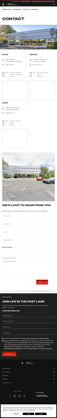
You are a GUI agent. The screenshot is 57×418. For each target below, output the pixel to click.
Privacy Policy (35, 290)
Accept (40, 413)
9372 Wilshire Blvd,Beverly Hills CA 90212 (43, 1)
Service (5, 375)
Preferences (16, 413)
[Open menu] (54, 4)
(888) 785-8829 (25, 1)
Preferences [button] (32, 410)
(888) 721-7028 (10, 64)
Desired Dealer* (7, 247)
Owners (5, 379)
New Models (6, 368)
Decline (28, 413)
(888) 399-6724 (37, 64)
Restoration (6, 382)
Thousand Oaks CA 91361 (13, 60)
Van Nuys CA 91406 (40, 60)
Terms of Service (46, 290)
